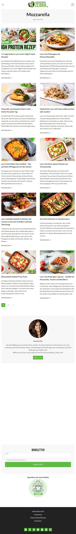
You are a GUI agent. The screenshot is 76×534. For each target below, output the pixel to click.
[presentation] (18, 39)
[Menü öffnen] (72, 4)
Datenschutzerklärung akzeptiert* (16, 460)
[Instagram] (29, 529)
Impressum (38, 515)
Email (7, 453)
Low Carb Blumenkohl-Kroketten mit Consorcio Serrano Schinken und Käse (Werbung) (16, 222)
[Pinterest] (46, 529)
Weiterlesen (7, 78)
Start (34, 19)
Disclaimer (38, 521)
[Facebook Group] (42, 529)
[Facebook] (25, 529)
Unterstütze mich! (38, 511)
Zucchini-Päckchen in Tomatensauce (55, 219)
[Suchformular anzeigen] (3, 5)
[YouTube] (38, 529)
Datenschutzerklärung (38, 518)
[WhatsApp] (50, 529)
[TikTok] (33, 529)
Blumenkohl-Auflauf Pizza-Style (14, 277)
